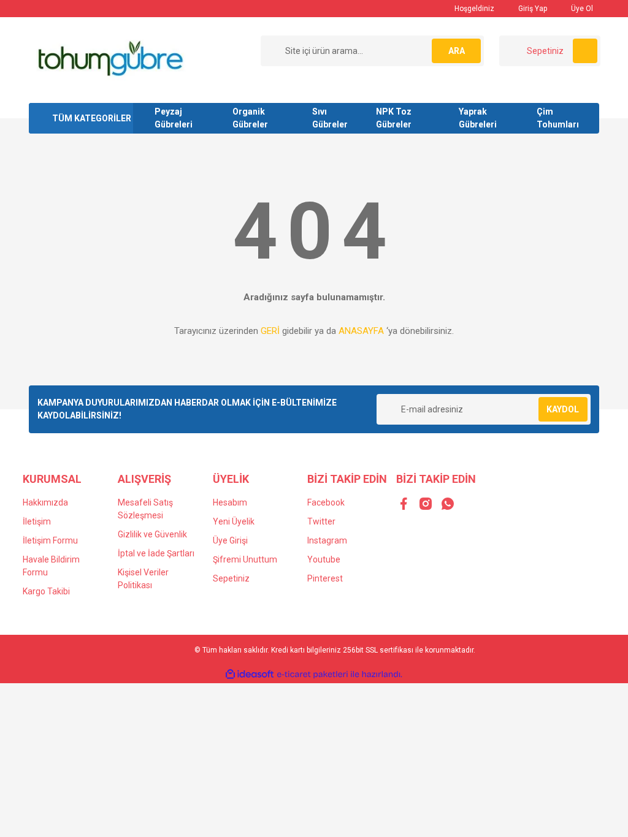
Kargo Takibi (46, 591)
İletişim (37, 521)
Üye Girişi (230, 540)
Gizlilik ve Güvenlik (152, 534)
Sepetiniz (231, 578)
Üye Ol (581, 8)
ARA (456, 51)
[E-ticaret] (312, 674)
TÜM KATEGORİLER (91, 118)
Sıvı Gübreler (330, 118)
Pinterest (325, 578)
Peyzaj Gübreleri (174, 118)
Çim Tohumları (558, 118)
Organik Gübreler (250, 118)
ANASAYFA (361, 330)
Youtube (323, 559)
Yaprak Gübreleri (478, 118)
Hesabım (230, 502)
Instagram (327, 540)
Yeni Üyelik (234, 521)
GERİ (270, 330)
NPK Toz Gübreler (394, 118)
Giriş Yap (531, 8)
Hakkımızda (45, 502)
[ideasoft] (249, 674)
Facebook (326, 502)
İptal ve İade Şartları (156, 553)
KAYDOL (562, 409)
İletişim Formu (50, 540)
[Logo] (109, 59)
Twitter (321, 521)
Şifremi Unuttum (245, 559)
